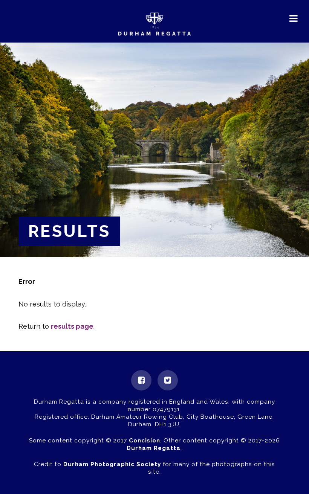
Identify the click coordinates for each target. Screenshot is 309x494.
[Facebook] (141, 380)
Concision (144, 440)
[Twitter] (168, 380)
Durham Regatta (154, 448)
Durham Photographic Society (112, 464)
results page (72, 326)
